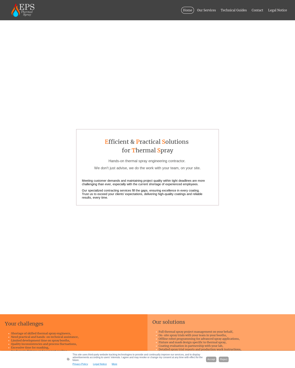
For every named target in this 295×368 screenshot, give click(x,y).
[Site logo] (23, 10)
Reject (223, 359)
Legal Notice (100, 364)
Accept (211, 359)
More (114, 364)
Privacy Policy (80, 364)
